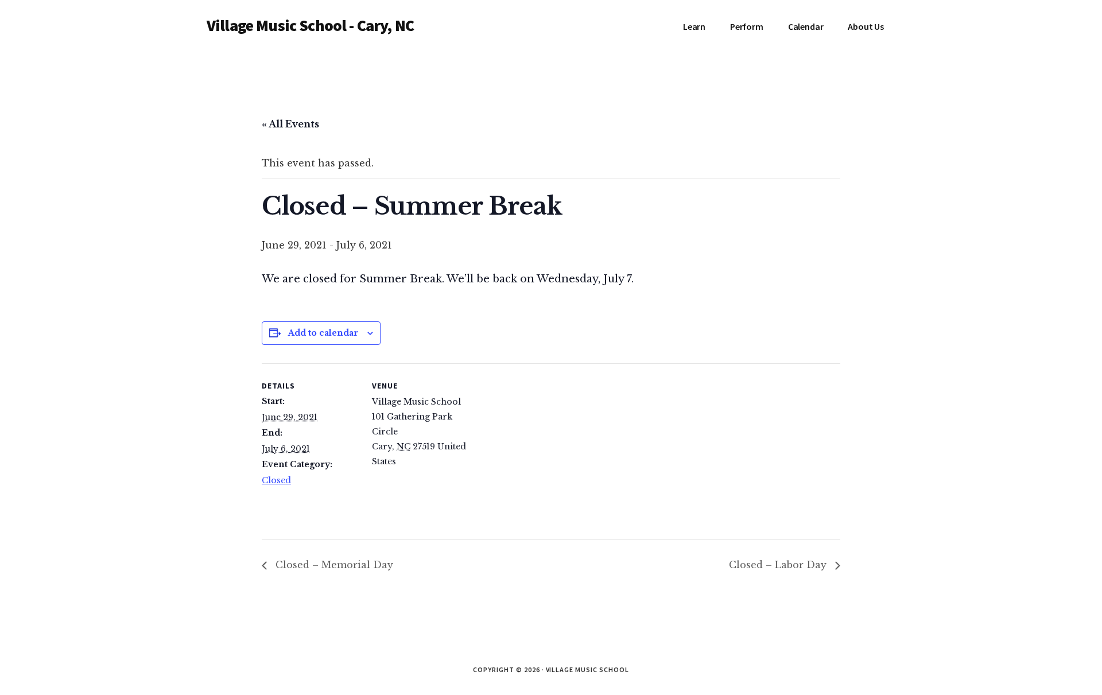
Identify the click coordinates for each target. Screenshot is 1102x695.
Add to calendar (323, 333)
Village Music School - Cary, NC (310, 25)
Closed (276, 480)
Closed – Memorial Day (333, 564)
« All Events (290, 124)
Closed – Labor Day (779, 564)
